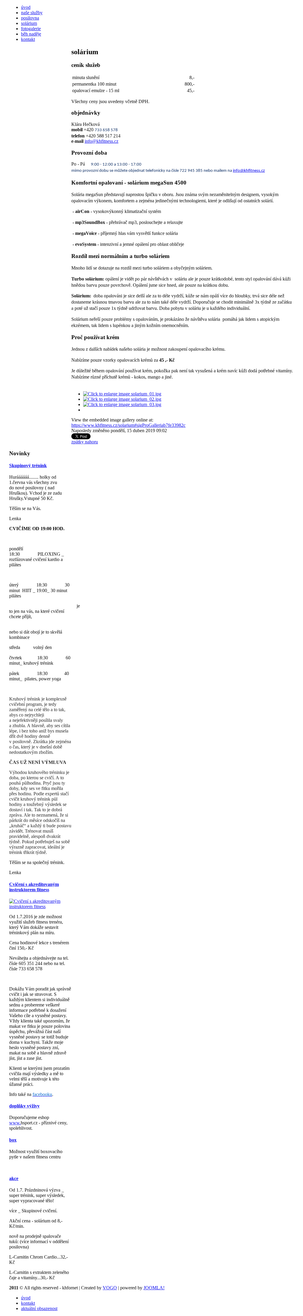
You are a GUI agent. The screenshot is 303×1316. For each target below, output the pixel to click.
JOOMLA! (154, 1287)
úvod (25, 7)
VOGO (110, 1287)
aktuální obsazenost (39, 1308)
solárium (29, 23)
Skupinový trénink (28, 465)
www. (15, 1122)
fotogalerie (31, 28)
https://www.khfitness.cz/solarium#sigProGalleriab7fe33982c (128, 425)
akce (13, 1178)
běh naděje (31, 33)
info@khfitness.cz (101, 141)
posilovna (30, 17)
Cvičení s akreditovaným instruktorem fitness (34, 887)
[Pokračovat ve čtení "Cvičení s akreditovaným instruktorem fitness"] (40, 906)
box (13, 1139)
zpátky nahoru (84, 441)
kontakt (28, 39)
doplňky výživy (24, 1105)
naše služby (32, 12)
